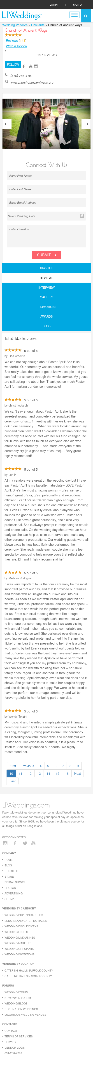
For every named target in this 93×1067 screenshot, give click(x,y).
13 (39, 773)
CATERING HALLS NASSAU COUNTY (28, 976)
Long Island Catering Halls (26, 920)
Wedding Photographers (24, 915)
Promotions (46, 307)
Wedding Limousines (20, 937)
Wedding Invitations (20, 954)
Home (9, 859)
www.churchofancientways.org (31, 82)
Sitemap (10, 899)
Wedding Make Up (17, 943)
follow (13, 64)
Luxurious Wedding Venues (25, 1014)
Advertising (14, 893)
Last (12, 781)
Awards (46, 316)
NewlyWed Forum (18, 998)
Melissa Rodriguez (21, 578)
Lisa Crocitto (17, 356)
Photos (10, 888)
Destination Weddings (21, 1009)
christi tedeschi (18, 405)
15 (57, 773)
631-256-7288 (13, 1053)
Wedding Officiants (19, 948)
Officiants (38, 25)
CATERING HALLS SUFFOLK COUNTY (29, 970)
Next (77, 773)
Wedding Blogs (16, 1003)
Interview (46, 287)
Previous (28, 766)
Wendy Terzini (18, 716)
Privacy (10, 1042)
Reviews (12, 40)
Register (11, 871)
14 (48, 773)
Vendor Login (15, 1047)
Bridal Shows (15, 882)
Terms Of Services (19, 1036)
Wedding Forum (16, 992)
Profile (46, 268)
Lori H (12, 474)
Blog (47, 326)
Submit (44, 254)
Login (54, 4)
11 (20, 773)
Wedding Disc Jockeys (21, 926)
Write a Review (16, 46)
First (13, 766)
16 (67, 773)
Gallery (46, 297)
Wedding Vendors (15, 25)
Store (9, 876)
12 (30, 773)
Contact (11, 1030)
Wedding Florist (17, 932)
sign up (78, 4)
